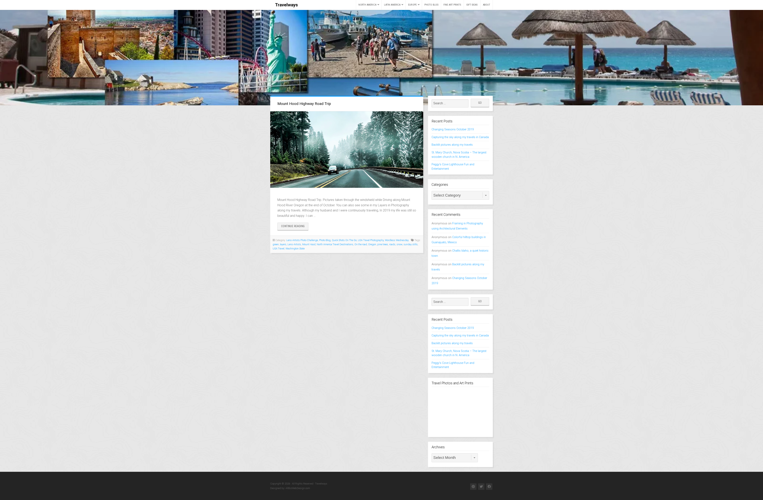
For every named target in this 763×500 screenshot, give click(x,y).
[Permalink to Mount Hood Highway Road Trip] (346, 149)
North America (367, 4)
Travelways (286, 4)
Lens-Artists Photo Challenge (302, 240)
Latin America (392, 4)
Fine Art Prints (452, 4)
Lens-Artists (294, 244)
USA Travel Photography (371, 240)
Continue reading (294, 227)
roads (392, 244)
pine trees (382, 244)
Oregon (372, 244)
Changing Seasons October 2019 (453, 129)
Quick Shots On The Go (344, 240)
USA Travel (278, 248)
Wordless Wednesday (397, 240)
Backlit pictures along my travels (452, 144)
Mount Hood (309, 244)
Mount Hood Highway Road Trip (304, 103)
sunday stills (411, 244)
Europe (412, 4)
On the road (360, 244)
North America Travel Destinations (335, 244)
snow (399, 244)
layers (283, 244)
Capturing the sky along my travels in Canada (460, 137)
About (486, 4)
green (276, 244)
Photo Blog (431, 4)
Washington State (295, 248)
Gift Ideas (472, 4)
